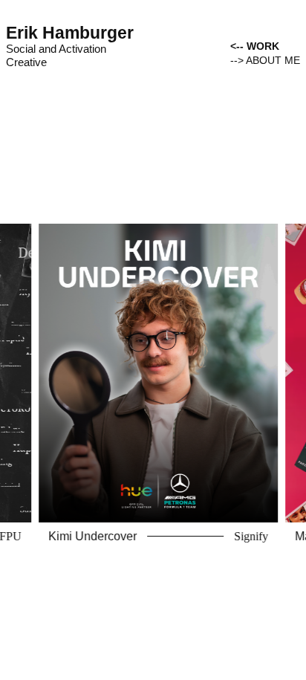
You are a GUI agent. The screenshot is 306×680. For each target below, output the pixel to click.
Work (263, 46)
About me (273, 60)
